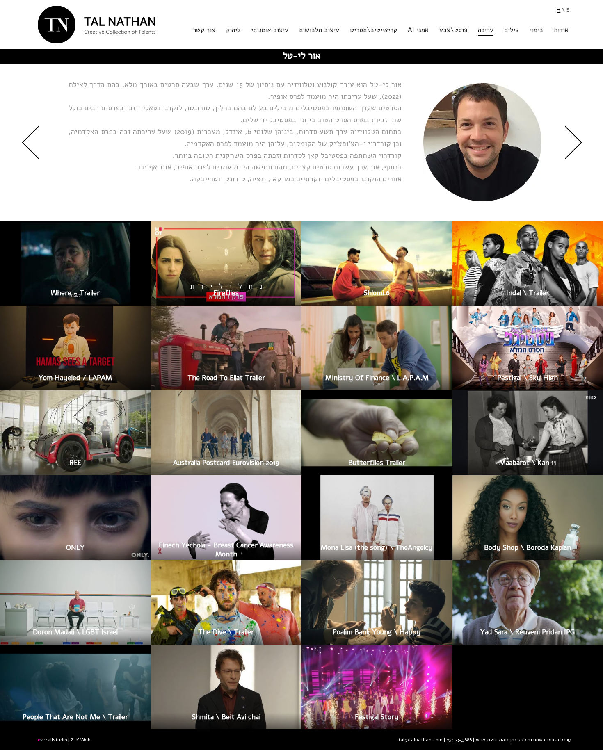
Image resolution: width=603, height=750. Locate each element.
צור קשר (204, 30)
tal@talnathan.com (420, 739)
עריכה (485, 30)
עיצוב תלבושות (319, 30)
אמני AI (418, 30)
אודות (561, 30)
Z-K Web (80, 739)
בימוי (536, 30)
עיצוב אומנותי (269, 30)
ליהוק (233, 30)
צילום (511, 30)
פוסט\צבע (453, 30)
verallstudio (52, 739)
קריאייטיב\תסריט (373, 30)
